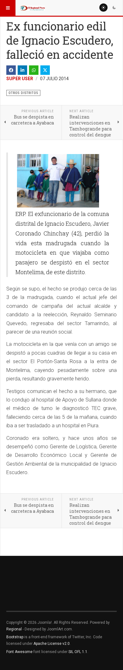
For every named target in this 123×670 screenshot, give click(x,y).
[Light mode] (103, 7)
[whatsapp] (33, 70)
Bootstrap (14, 637)
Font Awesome (19, 652)
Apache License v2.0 (51, 643)
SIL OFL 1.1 (77, 652)
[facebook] (11, 70)
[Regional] (32, 8)
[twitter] (45, 70)
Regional (14, 629)
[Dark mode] (114, 7)
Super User (19, 78)
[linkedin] (22, 70)
